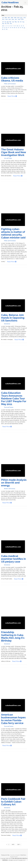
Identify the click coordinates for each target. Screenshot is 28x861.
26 (2, 29)
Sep (3, 23)
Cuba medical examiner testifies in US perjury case (13, 559)
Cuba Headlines (10, 2)
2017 (16, 19)
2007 (9, 17)
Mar (10, 21)
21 (16, 27)
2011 (21, 17)
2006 (5, 17)
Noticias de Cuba (5, 855)
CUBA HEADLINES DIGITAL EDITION (15, 859)
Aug (23, 21)
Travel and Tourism (8, 407)
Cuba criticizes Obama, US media (12, 79)
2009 (15, 17)
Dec (11, 23)
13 (23, 26)
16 (6, 27)
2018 (19, 19)
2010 (18, 17)
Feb (8, 21)
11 (19, 26)
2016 (13, 19)
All (3, 17)
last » (18, 844)
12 (21, 26)
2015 (10, 19)
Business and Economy (9, 488)
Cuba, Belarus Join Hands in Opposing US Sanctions (12, 317)
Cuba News (23, 855)
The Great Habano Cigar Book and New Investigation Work (13, 152)
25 (24, 27)
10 (17, 26)
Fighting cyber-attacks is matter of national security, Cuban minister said (13, 233)
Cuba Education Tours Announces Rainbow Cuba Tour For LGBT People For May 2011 (13, 398)
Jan (5, 21)
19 (12, 27)
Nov (8, 23)
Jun (18, 21)
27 (4, 29)
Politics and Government (10, 83)
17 (8, 27)
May (16, 21)
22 (18, 27)
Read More (12, 96)
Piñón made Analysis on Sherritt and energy (14, 482)
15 (4, 27)
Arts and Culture (8, 158)
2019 (22, 19)
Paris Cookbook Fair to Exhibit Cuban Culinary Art (13, 801)
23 (20, 27)
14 (2, 27)
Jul (20, 21)
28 (6, 29)
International (7, 323)
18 (10, 27)
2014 (6, 19)
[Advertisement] (14, 46)
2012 (24, 17)
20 (14, 27)
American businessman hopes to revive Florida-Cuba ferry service (13, 719)
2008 (12, 17)
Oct (5, 23)
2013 (3, 19)
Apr (13, 21)
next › (13, 844)
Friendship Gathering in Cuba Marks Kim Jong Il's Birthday (12, 636)
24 (22, 27)
